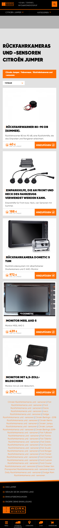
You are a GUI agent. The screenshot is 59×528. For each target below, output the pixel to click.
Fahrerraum (26, 72)
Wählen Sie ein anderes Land (19, 492)
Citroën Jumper (12, 72)
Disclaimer (10, 487)
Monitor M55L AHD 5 (21, 320)
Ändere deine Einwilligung (18, 502)
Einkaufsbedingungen (16, 497)
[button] (14, 83)
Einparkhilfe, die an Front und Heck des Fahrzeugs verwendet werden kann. (29, 194)
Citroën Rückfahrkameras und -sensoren (27, 402)
